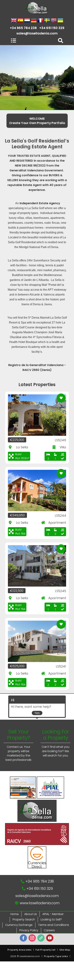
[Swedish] (47, 21)
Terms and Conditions (53, 925)
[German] (34, 21)
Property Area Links (20, 949)
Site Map (64, 949)
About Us (30, 914)
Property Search (24, 919)
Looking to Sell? (51, 919)
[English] (14, 21)
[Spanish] (20, 21)
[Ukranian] (60, 21)
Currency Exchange (19, 925)
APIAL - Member (53, 914)
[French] (40, 21)
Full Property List (45, 949)
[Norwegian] (54, 21)
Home (14, 914)
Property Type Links (56, 956)
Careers (49, 930)
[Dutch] (27, 21)
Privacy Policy (28, 930)
